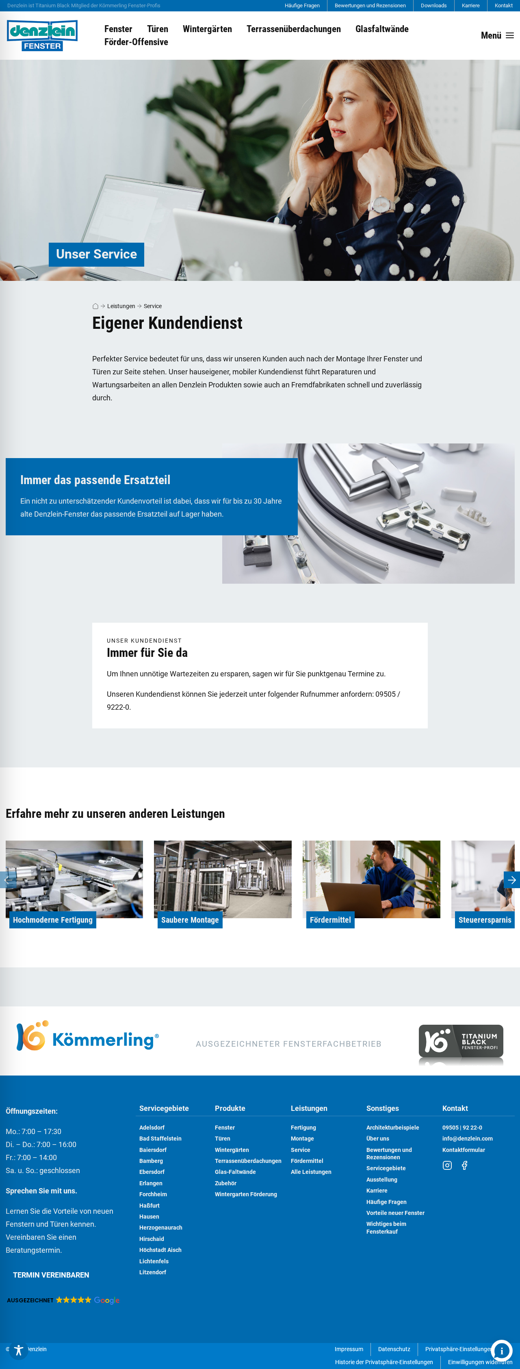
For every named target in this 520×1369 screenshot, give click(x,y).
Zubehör (225, 1183)
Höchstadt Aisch (160, 1250)
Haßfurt (149, 1205)
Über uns (377, 1138)
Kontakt (504, 5)
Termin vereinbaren (51, 1275)
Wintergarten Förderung (246, 1194)
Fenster (225, 1127)
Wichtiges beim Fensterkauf (386, 1228)
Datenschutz (394, 1349)
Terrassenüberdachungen (248, 1161)
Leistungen (121, 306)
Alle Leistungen (311, 1172)
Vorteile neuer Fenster (395, 1213)
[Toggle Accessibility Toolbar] (18, 1350)
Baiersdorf (153, 1150)
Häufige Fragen (302, 5)
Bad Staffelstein (160, 1138)
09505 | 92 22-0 (462, 1127)
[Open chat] (502, 1351)
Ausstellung (381, 1179)
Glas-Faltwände (235, 1172)
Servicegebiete (164, 1109)
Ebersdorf (152, 1172)
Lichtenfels (154, 1261)
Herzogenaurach (160, 1227)
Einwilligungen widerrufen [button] (480, 1362)
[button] (63, 1300)
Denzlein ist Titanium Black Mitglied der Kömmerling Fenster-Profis (83, 5)
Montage (302, 1138)
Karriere (471, 5)
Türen (222, 1138)
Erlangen (150, 1183)
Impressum (349, 1349)
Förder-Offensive (136, 42)
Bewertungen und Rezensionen (370, 5)
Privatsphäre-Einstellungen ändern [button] (468, 1349)
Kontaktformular (463, 1150)
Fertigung (303, 1127)
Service (153, 306)
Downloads (434, 5)
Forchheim (153, 1194)
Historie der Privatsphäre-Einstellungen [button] (384, 1362)
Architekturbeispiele (392, 1127)
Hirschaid (151, 1239)
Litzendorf (152, 1272)
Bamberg (151, 1161)
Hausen (149, 1216)
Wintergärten (232, 1150)
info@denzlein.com (467, 1138)
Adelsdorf (152, 1127)
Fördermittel (307, 1161)
